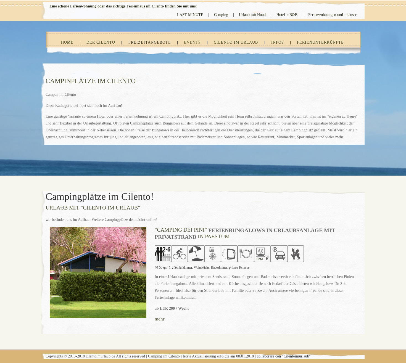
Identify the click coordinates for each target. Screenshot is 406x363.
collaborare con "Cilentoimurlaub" (284, 356)
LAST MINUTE (190, 15)
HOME (67, 42)
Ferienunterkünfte (320, 42)
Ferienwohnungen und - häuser (332, 15)
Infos (277, 42)
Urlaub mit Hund (252, 15)
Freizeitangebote (149, 42)
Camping (221, 15)
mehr (160, 319)
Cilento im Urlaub (236, 42)
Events (192, 42)
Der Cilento (100, 42)
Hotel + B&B (286, 15)
